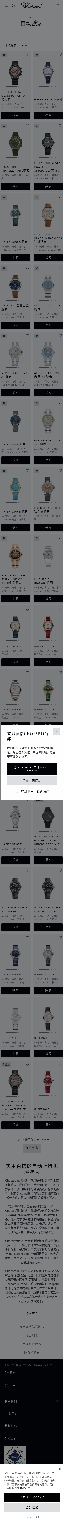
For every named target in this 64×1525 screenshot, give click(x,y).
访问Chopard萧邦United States (32, 769)
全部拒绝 (32, 1507)
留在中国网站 (32, 780)
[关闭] (60, 1469)
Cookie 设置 (32, 1517)
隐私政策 (25, 1488)
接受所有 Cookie (32, 1497)
